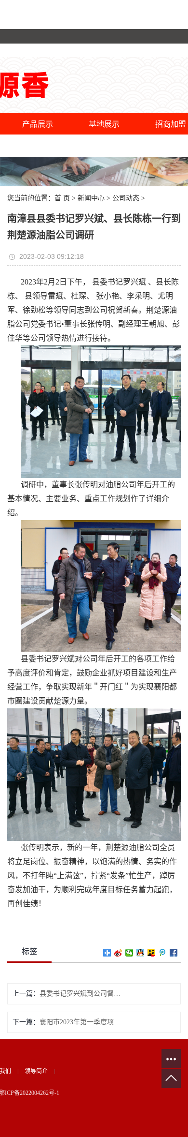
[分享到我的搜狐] (152, 953)
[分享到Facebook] (174, 953)
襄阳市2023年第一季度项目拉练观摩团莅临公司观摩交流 (80, 1022)
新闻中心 (91, 198)
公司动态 (125, 198)
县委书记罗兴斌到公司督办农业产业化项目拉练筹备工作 (80, 993)
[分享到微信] (129, 953)
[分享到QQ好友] (140, 953)
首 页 (62, 198)
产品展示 (37, 124)
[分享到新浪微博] (118, 953)
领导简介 (36, 1071)
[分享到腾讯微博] (163, 953)
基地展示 (104, 124)
